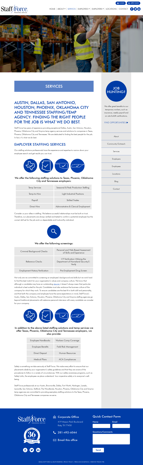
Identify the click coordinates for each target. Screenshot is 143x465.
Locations (116, 174)
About (116, 136)
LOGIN (121, 3)
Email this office (67, 440)
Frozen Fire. (100, 462)
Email (115, 422)
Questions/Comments (103, 432)
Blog (116, 181)
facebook (131, 9)
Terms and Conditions (81, 462)
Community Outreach (116, 144)
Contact (116, 189)
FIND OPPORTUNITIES (115, 122)
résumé (56, 284)
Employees (116, 166)
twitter (135, 9)
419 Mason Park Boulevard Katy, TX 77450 (70, 423)
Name (96, 422)
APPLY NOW (135, 3)
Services (116, 151)
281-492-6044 (67, 432)
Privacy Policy (68, 462)
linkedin (139, 9)
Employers (116, 159)
